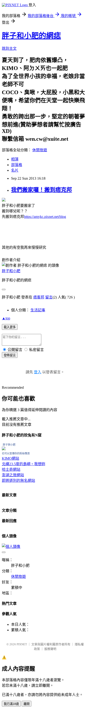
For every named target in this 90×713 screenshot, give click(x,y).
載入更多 (10, 327)
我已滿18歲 (11, 704)
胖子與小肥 (9, 444)
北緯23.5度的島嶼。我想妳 (23, 464)
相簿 (14, 159)
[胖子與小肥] (4, 449)
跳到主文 (9, 48)
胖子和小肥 (11, 271)
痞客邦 (38, 297)
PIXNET (22, 644)
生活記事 (37, 310)
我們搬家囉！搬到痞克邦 (41, 190)
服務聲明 (50, 649)
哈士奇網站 (11, 469)
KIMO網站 (10, 458)
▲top (6, 318)
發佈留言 (10, 355)
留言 (49, 297)
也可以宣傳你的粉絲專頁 (16, 453)
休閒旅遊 (39, 150)
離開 (27, 704)
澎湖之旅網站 (13, 475)
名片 (14, 170)
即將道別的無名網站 (18, 480)
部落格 (16, 165)
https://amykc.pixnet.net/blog (45, 217)
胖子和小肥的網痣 (31, 36)
